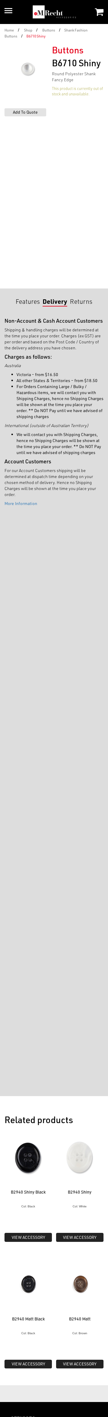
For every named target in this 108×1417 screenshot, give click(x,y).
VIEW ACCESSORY (28, 1237)
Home (9, 30)
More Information (20, 503)
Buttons (48, 30)
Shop (28, 30)
